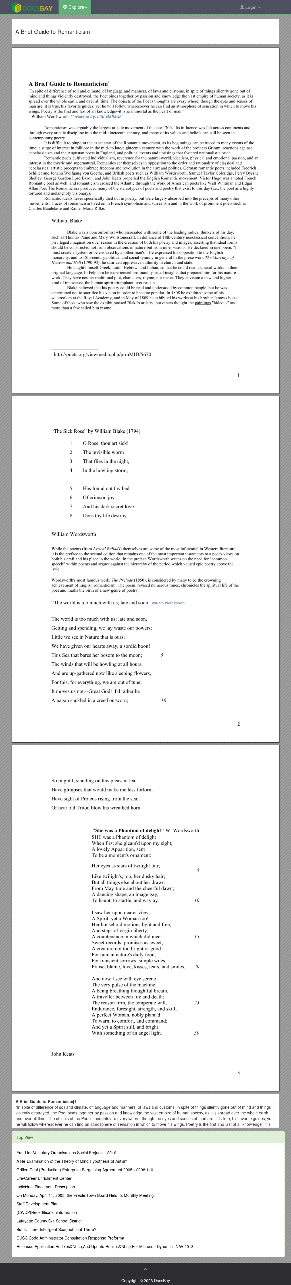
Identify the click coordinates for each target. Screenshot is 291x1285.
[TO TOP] (145, 1269)
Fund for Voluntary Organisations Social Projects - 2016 (66, 1152)
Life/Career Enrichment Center (44, 1178)
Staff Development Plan (37, 1204)
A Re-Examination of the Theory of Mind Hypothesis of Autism (72, 1161)
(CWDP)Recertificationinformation (46, 1212)
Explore (75, 7)
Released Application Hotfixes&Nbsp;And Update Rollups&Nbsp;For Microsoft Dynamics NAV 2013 (105, 1246)
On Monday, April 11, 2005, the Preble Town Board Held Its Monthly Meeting (85, 1195)
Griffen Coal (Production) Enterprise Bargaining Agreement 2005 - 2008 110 (84, 1169)
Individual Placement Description (45, 1186)
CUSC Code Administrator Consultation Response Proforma (70, 1238)
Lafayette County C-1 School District (49, 1221)
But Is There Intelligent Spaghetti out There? (56, 1229)
